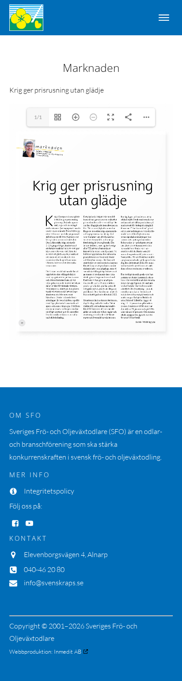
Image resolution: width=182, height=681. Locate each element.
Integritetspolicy (49, 490)
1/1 (38, 117)
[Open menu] (164, 17)
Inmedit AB (67, 651)
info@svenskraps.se (53, 582)
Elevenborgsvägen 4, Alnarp (66, 554)
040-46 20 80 (44, 569)
